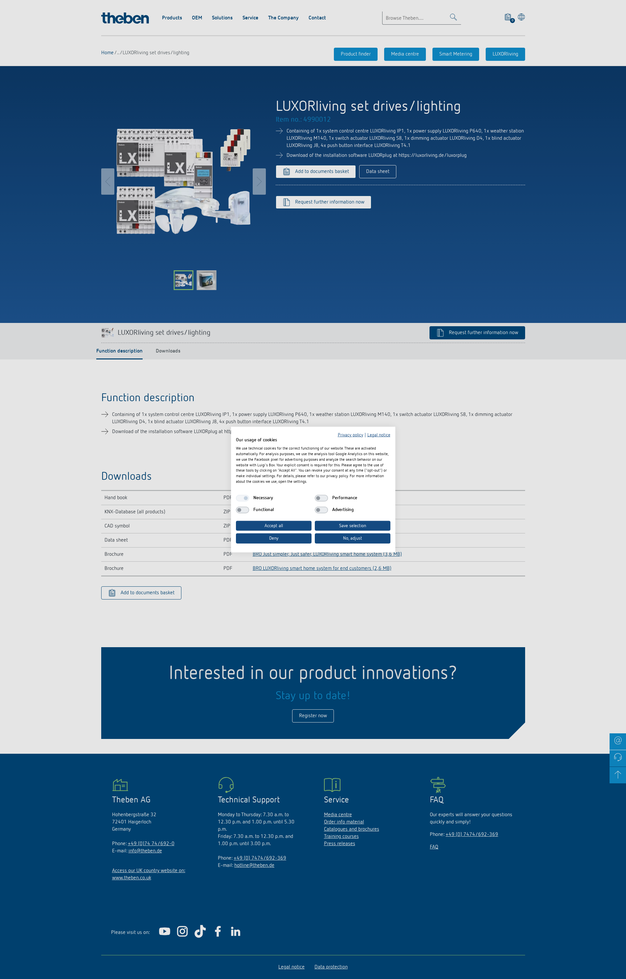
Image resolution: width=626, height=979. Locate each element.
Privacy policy (350, 434)
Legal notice (378, 434)
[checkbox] (242, 498)
